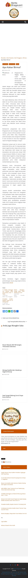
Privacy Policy (15, 572)
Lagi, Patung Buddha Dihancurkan (16, 321)
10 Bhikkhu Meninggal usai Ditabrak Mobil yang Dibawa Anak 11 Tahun (7, 292)
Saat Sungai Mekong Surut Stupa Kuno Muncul (12, 396)
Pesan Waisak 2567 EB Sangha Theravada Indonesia (11, 345)
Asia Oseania (10, 58)
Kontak (14, 575)
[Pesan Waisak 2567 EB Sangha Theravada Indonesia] (14, 329)
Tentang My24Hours (6, 572)
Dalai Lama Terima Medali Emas (11, 318)
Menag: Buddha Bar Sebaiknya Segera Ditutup (12, 371)
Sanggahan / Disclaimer (22, 573)
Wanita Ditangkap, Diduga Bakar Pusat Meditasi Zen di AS (19, 291)
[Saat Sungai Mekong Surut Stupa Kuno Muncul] (14, 380)
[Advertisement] (14, 38)
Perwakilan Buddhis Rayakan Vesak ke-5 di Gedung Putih (7, 300)
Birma (24, 58)
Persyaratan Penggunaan (9, 573)
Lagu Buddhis (4, 521)
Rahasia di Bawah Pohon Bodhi (8, 525)
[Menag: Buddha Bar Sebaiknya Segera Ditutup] (14, 355)
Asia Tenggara (18, 58)
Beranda (3, 58)
